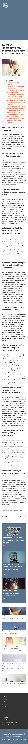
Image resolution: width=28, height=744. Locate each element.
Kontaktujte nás (18, 510)
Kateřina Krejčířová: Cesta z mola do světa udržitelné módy (13, 566)
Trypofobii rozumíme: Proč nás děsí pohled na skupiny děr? (13, 540)
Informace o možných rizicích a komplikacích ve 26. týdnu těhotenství (15, 120)
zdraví (25, 516)
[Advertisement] (14, 23)
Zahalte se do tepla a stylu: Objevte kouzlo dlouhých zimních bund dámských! (11, 648)
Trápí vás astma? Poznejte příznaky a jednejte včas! (12, 593)
